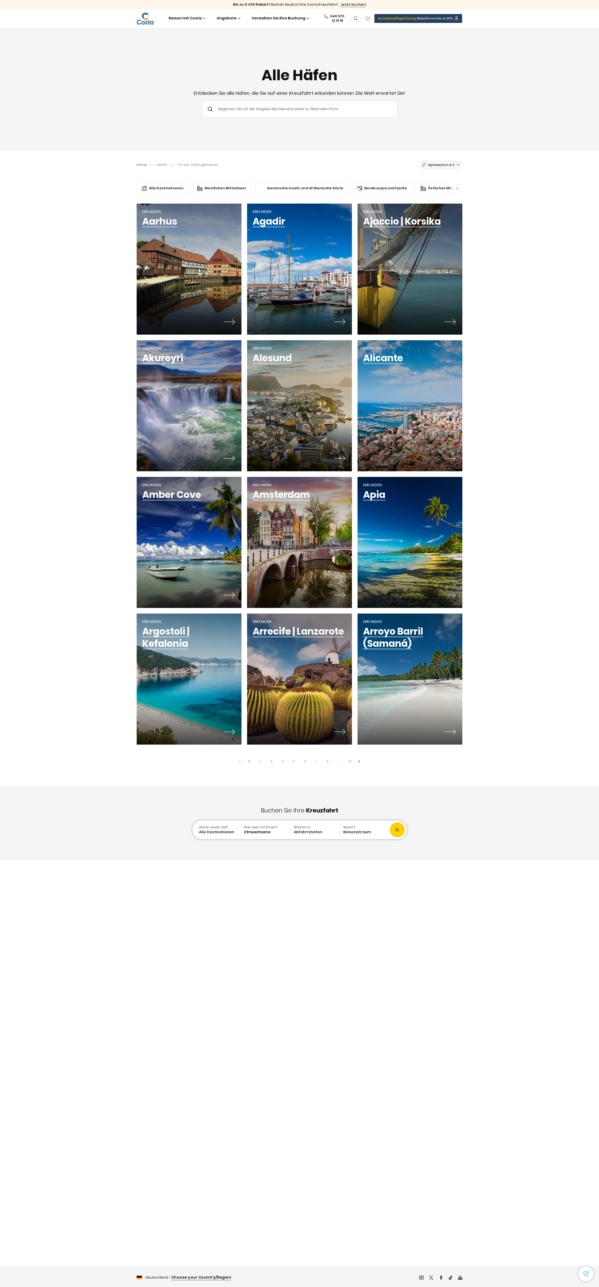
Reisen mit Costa (185, 18)
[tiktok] (451, 1278)
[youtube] (460, 1278)
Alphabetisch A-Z (441, 165)
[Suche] (356, 18)
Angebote (227, 18)
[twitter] (431, 1278)
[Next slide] (456, 188)
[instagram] (421, 1278)
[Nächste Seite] (359, 761)
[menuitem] (216, 829)
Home (142, 164)
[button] (367, 18)
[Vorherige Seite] (239, 761)
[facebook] (441, 1278)
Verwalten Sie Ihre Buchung (278, 18)
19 (348, 760)
